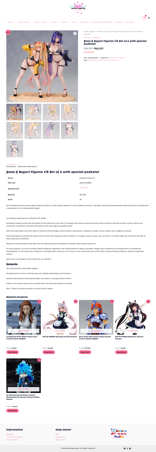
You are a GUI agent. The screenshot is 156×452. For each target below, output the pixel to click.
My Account (60, 439)
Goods (54, 22)
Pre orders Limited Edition (102, 22)
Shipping (10, 434)
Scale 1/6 (114, 60)
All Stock (119, 22)
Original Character (103, 60)
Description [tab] (11, 166)
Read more (12, 352)
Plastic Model (23, 22)
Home (86, 31)
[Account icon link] (149, 18)
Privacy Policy (12, 439)
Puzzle (64, 22)
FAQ (57, 434)
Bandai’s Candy (40, 22)
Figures (11, 22)
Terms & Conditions (14, 437)
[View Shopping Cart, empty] (144, 17)
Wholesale (129, 22)
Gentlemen (92, 60)
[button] (140, 17)
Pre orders (84, 22)
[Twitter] (127, 448)
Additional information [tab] (27, 166)
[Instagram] (130, 448)
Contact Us (60, 437)
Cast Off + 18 (101, 31)
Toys (73, 22)
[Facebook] (124, 448)
